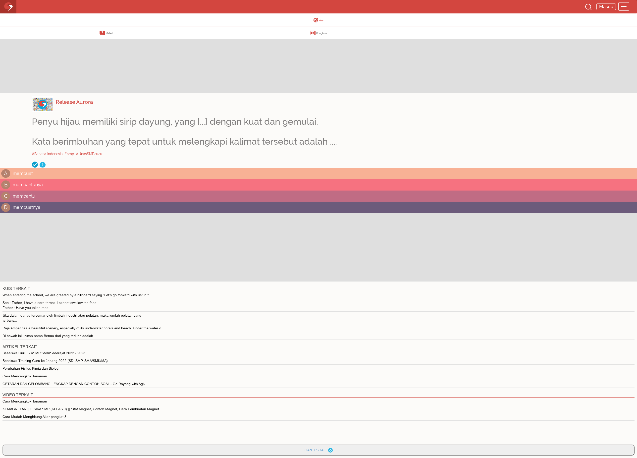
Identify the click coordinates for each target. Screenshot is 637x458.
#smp (69, 154)
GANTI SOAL (316, 450)
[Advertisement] (39, 58)
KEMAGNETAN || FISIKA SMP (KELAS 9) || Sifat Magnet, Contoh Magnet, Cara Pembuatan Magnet (80, 409)
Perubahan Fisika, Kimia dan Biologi (30, 368)
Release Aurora (74, 102)
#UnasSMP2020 (89, 154)
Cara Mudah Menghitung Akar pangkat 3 (34, 417)
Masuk (606, 6)
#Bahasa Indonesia (47, 154)
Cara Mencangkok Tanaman (24, 376)
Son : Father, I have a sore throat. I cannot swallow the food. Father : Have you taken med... (50, 305)
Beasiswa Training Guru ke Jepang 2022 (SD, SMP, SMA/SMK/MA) (55, 361)
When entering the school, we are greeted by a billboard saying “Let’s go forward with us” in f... (77, 295)
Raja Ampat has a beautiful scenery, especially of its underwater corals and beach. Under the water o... (83, 328)
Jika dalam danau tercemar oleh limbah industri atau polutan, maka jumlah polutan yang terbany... (71, 317)
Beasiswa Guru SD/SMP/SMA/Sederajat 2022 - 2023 (43, 353)
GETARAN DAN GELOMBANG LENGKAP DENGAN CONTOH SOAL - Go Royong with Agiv (73, 384)
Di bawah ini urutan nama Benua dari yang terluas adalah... (49, 336)
